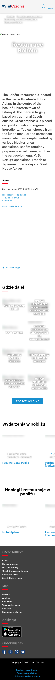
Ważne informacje (11, 605)
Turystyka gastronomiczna (29, 16)
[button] (44, 6)
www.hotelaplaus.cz (12, 206)
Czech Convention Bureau (15, 571)
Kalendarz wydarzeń (12, 612)
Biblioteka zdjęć (10, 574)
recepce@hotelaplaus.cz (14, 194)
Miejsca (6, 594)
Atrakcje (11, 16)
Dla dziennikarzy (10, 567)
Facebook (7, 200)
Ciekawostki (8, 601)
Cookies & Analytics (26, 673)
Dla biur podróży (10, 564)
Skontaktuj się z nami (12, 578)
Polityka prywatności (26, 670)
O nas (5, 560)
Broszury (6, 608)
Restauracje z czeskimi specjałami (20, 19)
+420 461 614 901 (10, 197)
